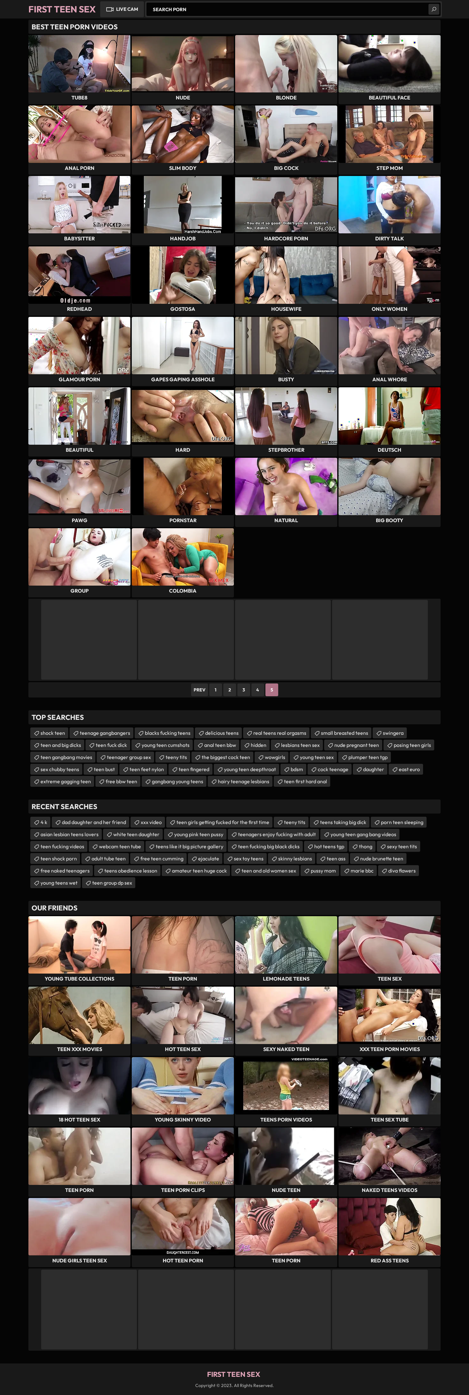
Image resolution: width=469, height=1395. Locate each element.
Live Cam (127, 9)
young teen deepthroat (250, 769)
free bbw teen (121, 781)
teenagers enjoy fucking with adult (277, 834)
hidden (258, 745)
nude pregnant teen (356, 745)
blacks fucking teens (167, 733)
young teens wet (59, 883)
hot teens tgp (329, 846)
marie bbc (362, 870)
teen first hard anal (305, 781)
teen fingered (194, 769)
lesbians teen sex (300, 745)
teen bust (104, 769)
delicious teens (222, 733)
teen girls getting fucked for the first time (222, 822)
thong (365, 846)
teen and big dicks (61, 745)
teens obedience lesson (130, 870)
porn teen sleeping (402, 822)
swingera (393, 733)
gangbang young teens (177, 781)
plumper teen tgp (368, 757)
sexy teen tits (402, 846)
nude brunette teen (381, 858)
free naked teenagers (65, 870)
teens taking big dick (343, 822)
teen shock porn (59, 858)
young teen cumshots (166, 745)
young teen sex (317, 757)
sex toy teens (249, 858)
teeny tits (176, 757)
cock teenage (333, 769)
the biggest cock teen (226, 757)
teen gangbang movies (66, 757)
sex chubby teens (60, 769)
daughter (373, 769)
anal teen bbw (220, 745)
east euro (409, 769)
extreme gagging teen (66, 781)
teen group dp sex (112, 883)
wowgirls (275, 757)
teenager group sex (129, 757)
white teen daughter (136, 834)
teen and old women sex (269, 870)
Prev (199, 690)
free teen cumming (161, 858)
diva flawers (402, 870)
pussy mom (323, 870)
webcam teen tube (120, 846)
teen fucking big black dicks (269, 846)
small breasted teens (344, 733)
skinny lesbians (295, 858)
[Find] (433, 9)
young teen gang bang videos (363, 834)
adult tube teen (109, 858)
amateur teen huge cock (199, 870)
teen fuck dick (111, 745)
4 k (44, 822)
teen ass (336, 858)
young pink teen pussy (198, 834)
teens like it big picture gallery (189, 846)
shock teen (53, 733)
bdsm (297, 769)
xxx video (151, 822)
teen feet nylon (147, 769)
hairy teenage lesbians (243, 781)
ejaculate (208, 858)
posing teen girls (412, 745)
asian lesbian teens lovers (70, 834)
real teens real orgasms (279, 733)
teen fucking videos (62, 846)
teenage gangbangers (105, 733)
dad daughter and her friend (94, 822)
